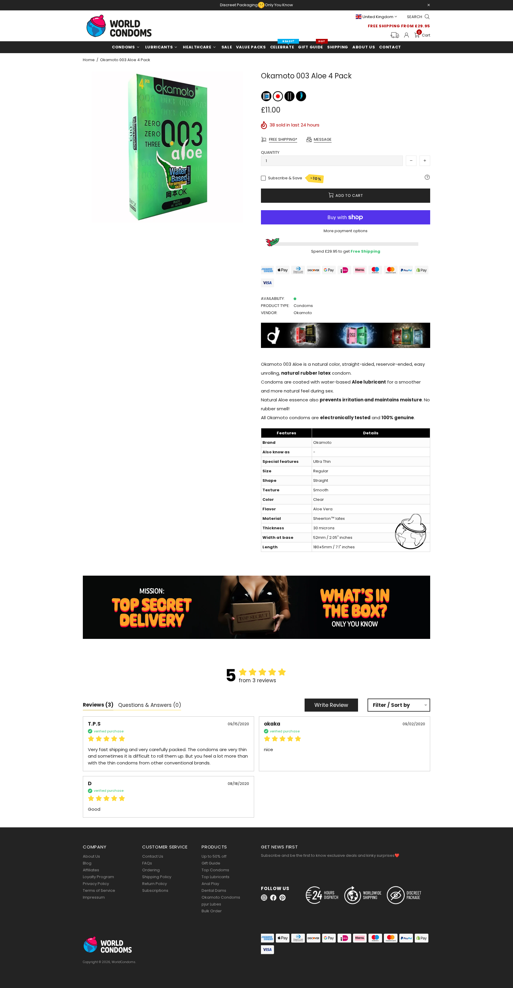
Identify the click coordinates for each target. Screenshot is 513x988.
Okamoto (303, 312)
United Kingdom (377, 17)
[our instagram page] (264, 897)
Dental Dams (214, 890)
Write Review (331, 705)
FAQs (147, 863)
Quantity (270, 152)
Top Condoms (215, 870)
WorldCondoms (119, 26)
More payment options (346, 230)
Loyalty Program (98, 876)
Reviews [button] (98, 704)
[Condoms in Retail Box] (267, 96)
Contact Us (152, 856)
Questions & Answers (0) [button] (149, 705)
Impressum (94, 897)
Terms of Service (99, 890)
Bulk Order (212, 910)
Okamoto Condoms (221, 897)
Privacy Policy (96, 883)
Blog (87, 863)
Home (89, 60)
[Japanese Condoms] (278, 96)
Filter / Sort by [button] (391, 705)
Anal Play (210, 883)
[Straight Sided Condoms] (290, 96)
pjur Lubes (211, 904)
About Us (91, 856)
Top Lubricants (215, 876)
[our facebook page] (273, 897)
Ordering (151, 870)
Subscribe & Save (295, 178)
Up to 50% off (214, 856)
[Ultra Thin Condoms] (301, 96)
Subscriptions (155, 890)
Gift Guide (211, 863)
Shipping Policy (156, 876)
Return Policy (154, 883)
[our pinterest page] (282, 897)
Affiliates (91, 870)
